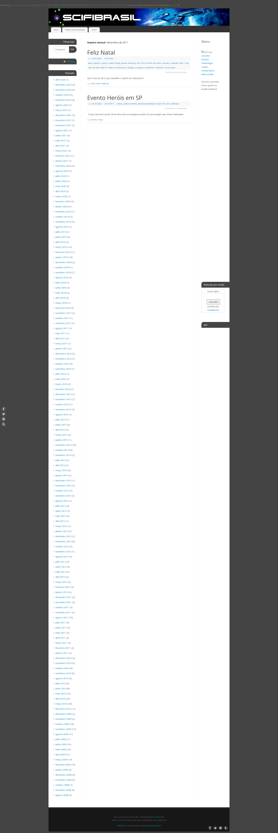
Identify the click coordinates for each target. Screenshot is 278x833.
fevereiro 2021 (63, 155)
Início (56, 29)
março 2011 (61, 642)
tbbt (103, 67)
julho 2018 (60, 282)
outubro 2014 (62, 450)
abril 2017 (60, 338)
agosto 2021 (61, 130)
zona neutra (170, 67)
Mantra (146, 825)
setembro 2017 (63, 323)
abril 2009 (60, 754)
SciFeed (70, 61)
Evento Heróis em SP (114, 98)
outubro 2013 (62, 490)
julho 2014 (60, 460)
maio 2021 (60, 140)
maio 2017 (60, 333)
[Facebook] (3, 409)
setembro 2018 (63, 272)
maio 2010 (60, 693)
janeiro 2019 (61, 257)
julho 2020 (60, 176)
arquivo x (97, 63)
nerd (143, 63)
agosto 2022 (61, 105)
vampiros (141, 67)
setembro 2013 (63, 495)
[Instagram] (3, 419)
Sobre (94, 29)
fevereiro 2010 (63, 708)
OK (71, 49)
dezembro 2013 (63, 480)
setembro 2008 (63, 789)
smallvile (174, 63)
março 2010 (61, 703)
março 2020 (61, 196)
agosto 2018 (61, 277)
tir (106, 67)
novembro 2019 (63, 211)
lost (138, 63)
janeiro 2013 (61, 531)
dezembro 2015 (63, 394)
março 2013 (61, 526)
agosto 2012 (61, 556)
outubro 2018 (62, 267)
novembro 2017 (63, 313)
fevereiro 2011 (63, 647)
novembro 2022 (63, 89)
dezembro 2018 (63, 262)
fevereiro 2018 (63, 307)
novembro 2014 (63, 444)
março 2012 (61, 581)
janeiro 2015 (61, 439)
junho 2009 (61, 744)
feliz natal (96, 83)
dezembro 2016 (63, 353)
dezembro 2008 (63, 774)
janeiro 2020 (61, 206)
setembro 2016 (63, 368)
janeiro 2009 (61, 769)
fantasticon (151, 103)
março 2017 (61, 343)
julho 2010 (60, 683)
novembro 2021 (63, 120)
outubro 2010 (62, 668)
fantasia (141, 103)
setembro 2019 (63, 221)
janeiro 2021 (61, 160)
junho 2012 (61, 566)
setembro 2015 (63, 409)
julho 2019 (60, 231)
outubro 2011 (62, 607)
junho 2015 (61, 424)
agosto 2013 (61, 500)
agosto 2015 (61, 414)
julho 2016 (60, 373)
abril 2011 (60, 637)
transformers (120, 67)
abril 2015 (60, 429)
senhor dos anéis (153, 63)
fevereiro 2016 (63, 389)
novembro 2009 (63, 718)
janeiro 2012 (61, 592)
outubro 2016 (62, 363)
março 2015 (61, 434)
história (205, 59)
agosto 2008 (61, 795)
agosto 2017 (61, 328)
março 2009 (61, 759)
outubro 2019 (62, 216)
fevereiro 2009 (63, 764)
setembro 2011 (63, 612)
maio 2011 (60, 632)
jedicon (124, 63)
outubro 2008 (62, 784)
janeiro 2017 (61, 348)
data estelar (207, 74)
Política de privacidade (75, 29)
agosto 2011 (61, 617)
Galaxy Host (159, 817)
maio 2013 (60, 515)
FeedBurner (213, 309)
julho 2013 (60, 505)
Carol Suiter (97, 58)
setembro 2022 (63, 99)
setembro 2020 (63, 165)
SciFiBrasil (121, 825)
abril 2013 (60, 521)
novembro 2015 (63, 399)
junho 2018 (61, 287)
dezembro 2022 (63, 84)
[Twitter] (3, 414)
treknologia (207, 63)
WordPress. (156, 825)
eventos (133, 103)
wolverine (159, 67)
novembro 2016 (63, 358)
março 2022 (61, 110)
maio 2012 (60, 571)
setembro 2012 (63, 551)
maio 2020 (60, 186)
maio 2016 (60, 379)
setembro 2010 (63, 673)
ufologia (130, 67)
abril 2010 (60, 698)
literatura (132, 63)
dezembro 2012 (63, 536)
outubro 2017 (62, 318)
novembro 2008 (63, 779)
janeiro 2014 (61, 475)
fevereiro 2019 (63, 252)
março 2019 (61, 247)
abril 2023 (60, 79)
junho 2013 (61, 510)
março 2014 (61, 470)
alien (90, 63)
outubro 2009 (62, 724)
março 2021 (61, 150)
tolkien (111, 67)
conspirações (208, 70)
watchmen (149, 67)
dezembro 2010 (63, 658)
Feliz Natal (101, 52)
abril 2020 (60, 191)
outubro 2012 (62, 546)
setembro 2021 (63, 125)
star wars (96, 67)
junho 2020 (61, 181)
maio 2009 (60, 749)
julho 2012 (60, 561)
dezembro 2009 (63, 713)
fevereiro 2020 (63, 201)
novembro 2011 (63, 602)
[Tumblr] (3, 424)
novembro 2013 (63, 485)
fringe (117, 63)
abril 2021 (60, 145)
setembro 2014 (63, 455)
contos (204, 66)
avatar (111, 63)
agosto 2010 (61, 678)
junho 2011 (61, 627)
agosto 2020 (61, 170)
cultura (126, 103)
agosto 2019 (61, 226)
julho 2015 (60, 419)
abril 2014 (60, 465)
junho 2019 (61, 236)
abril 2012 (60, 576)
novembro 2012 (63, 541)
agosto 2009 (61, 734)
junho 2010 (61, 688)
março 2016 (61, 384)
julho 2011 (60, 622)
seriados (166, 63)
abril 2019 (60, 242)
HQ (163, 103)
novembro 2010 (63, 663)
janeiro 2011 (61, 652)
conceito (205, 55)
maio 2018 (60, 292)
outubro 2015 (62, 404)
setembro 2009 (63, 729)
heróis (94, 119)
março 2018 (61, 302)
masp (100, 119)
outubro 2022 (62, 94)
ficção (158, 103)
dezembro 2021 (63, 115)
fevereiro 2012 (63, 587)
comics (120, 103)
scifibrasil (105, 83)
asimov (105, 63)
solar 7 (182, 63)
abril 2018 (60, 297)
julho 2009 (60, 739)
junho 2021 (61, 135)
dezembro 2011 (63, 597)
